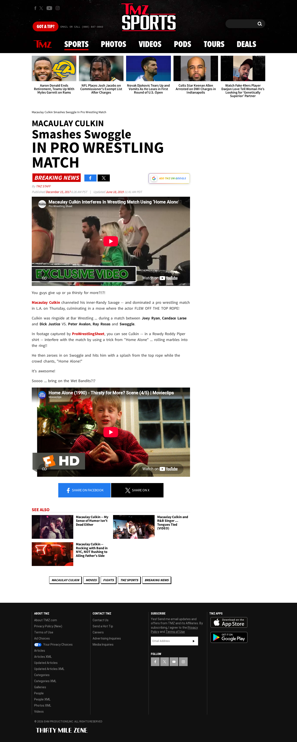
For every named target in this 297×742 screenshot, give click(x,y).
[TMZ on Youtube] (49, 8)
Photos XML (42, 705)
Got (45, 27)
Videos (150, 44)
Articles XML (43, 656)
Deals (246, 44)
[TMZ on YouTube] (174, 661)
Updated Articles (46, 663)
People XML (42, 699)
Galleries (40, 687)
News (42, 44)
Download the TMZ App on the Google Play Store (228, 637)
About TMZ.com (45, 620)
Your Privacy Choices (58, 644)
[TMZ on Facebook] (35, 8)
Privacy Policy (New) (48, 626)
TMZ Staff (43, 186)
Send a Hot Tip (103, 626)
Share (87, 490)
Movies (91, 580)
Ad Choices (42, 638)
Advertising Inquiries (107, 638)
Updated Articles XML (49, 669)
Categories (42, 675)
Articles (39, 650)
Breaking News (157, 580)
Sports (76, 44)
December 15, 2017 (58, 192)
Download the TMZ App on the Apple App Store (228, 622)
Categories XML (45, 681)
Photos (113, 44)
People (39, 693)
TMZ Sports (129, 580)
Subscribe (193, 641)
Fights (108, 580)
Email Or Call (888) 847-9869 (81, 27)
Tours (214, 44)
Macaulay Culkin (65, 580)
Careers (98, 632)
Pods (182, 44)
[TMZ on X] (42, 8)
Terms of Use (43, 632)
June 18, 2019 (115, 192)
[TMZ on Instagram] (57, 8)
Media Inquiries (103, 644)
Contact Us (100, 620)
